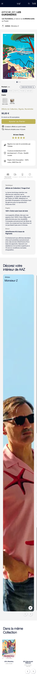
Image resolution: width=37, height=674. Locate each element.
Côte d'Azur (9, 663)
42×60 (10, 90)
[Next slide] (30, 614)
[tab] (17, 82)
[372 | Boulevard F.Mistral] (28, 649)
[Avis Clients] (13, 138)
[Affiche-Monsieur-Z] (18, 442)
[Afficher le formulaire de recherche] (29, 3)
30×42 (4, 90)
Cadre (4, 95)
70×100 (22, 90)
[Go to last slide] (25, 614)
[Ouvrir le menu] (2, 3)
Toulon (28, 666)
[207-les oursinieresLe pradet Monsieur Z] (18, 56)
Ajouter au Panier (17, 121)
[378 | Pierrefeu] (9, 649)
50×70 (16, 90)
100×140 (29, 90)
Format (4, 87)
